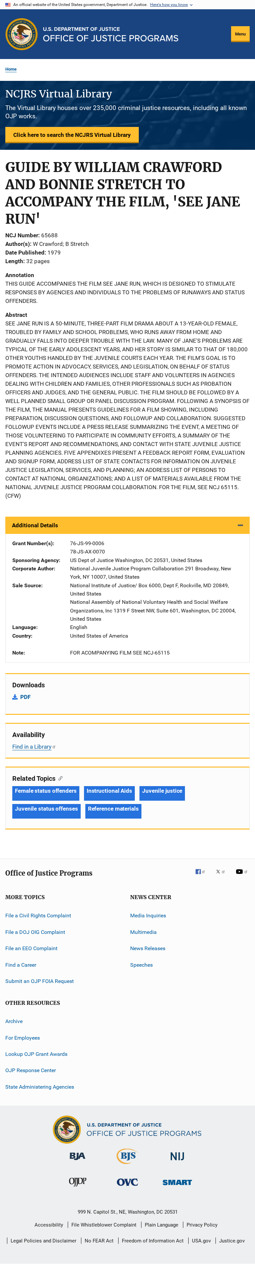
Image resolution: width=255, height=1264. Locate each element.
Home (11, 69)
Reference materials (113, 808)
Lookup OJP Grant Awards (36, 1054)
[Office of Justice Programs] (21, 34)
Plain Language (161, 1225)
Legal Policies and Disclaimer (43, 1241)
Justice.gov (232, 1241)
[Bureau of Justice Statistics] (127, 1165)
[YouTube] (242, 876)
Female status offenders (46, 790)
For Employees (22, 1037)
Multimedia (143, 932)
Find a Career (20, 964)
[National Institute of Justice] (177, 1161)
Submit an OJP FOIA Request (39, 981)
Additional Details (35, 525)
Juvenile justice (162, 790)
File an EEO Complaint (31, 948)
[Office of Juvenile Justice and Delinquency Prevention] (77, 1187)
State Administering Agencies (39, 1087)
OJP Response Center (30, 1070)
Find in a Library (31, 746)
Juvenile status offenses (46, 808)
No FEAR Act (99, 1241)
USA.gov (201, 1241)
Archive (14, 1021)
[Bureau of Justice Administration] (77, 1161)
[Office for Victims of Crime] (127, 1187)
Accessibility (49, 1225)
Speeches (141, 964)
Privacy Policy (202, 1225)
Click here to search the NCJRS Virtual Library (72, 135)
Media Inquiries (148, 915)
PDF (25, 697)
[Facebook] (203, 876)
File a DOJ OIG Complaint (35, 932)
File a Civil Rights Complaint (38, 915)
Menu (240, 33)
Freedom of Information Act (153, 1241)
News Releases (147, 948)
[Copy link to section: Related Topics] (58, 778)
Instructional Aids (109, 790)
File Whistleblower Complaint (103, 1225)
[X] (222, 876)
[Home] (110, 34)
